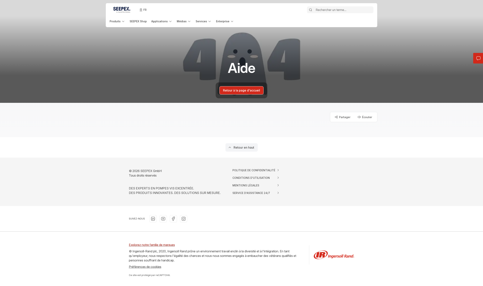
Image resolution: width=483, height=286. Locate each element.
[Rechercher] (310, 9)
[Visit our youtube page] (163, 218)
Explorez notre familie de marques (152, 245)
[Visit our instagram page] (183, 218)
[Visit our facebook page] (173, 218)
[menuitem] (117, 21)
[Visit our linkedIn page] (153, 218)
